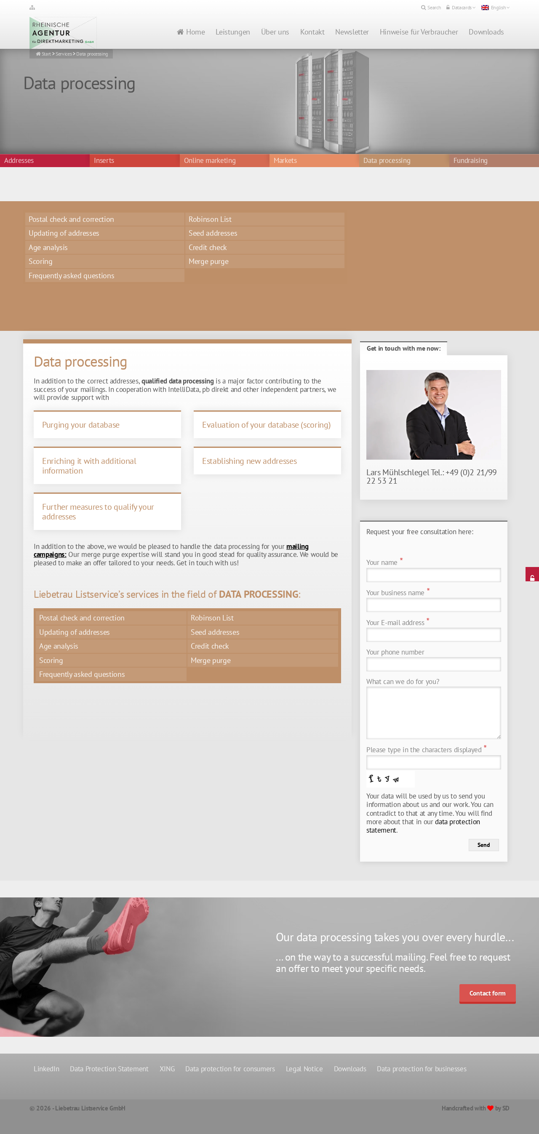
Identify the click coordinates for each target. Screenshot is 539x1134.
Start (46, 54)
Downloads (486, 32)
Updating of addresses (64, 233)
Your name (384, 562)
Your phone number (395, 652)
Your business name (398, 593)
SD (506, 1108)
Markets (285, 161)
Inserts (104, 161)
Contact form (488, 993)
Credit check (208, 247)
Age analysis (48, 247)
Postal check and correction (71, 219)
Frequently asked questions (71, 275)
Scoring (41, 261)
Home (195, 32)
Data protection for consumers (230, 1068)
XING (167, 1068)
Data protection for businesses (421, 1068)
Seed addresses (213, 233)
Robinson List (210, 219)
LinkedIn (46, 1068)
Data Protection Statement (109, 1068)
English (498, 7)
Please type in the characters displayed (426, 750)
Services (64, 54)
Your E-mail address (398, 623)
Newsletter (351, 32)
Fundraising (471, 161)
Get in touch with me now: (403, 348)
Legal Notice (304, 1068)
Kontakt (312, 32)
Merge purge (208, 261)
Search (434, 7)
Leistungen (233, 32)
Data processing (92, 54)
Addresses (19, 161)
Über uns (275, 32)
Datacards (462, 7)
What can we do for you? (402, 681)
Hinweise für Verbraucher (419, 32)
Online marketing (210, 161)
